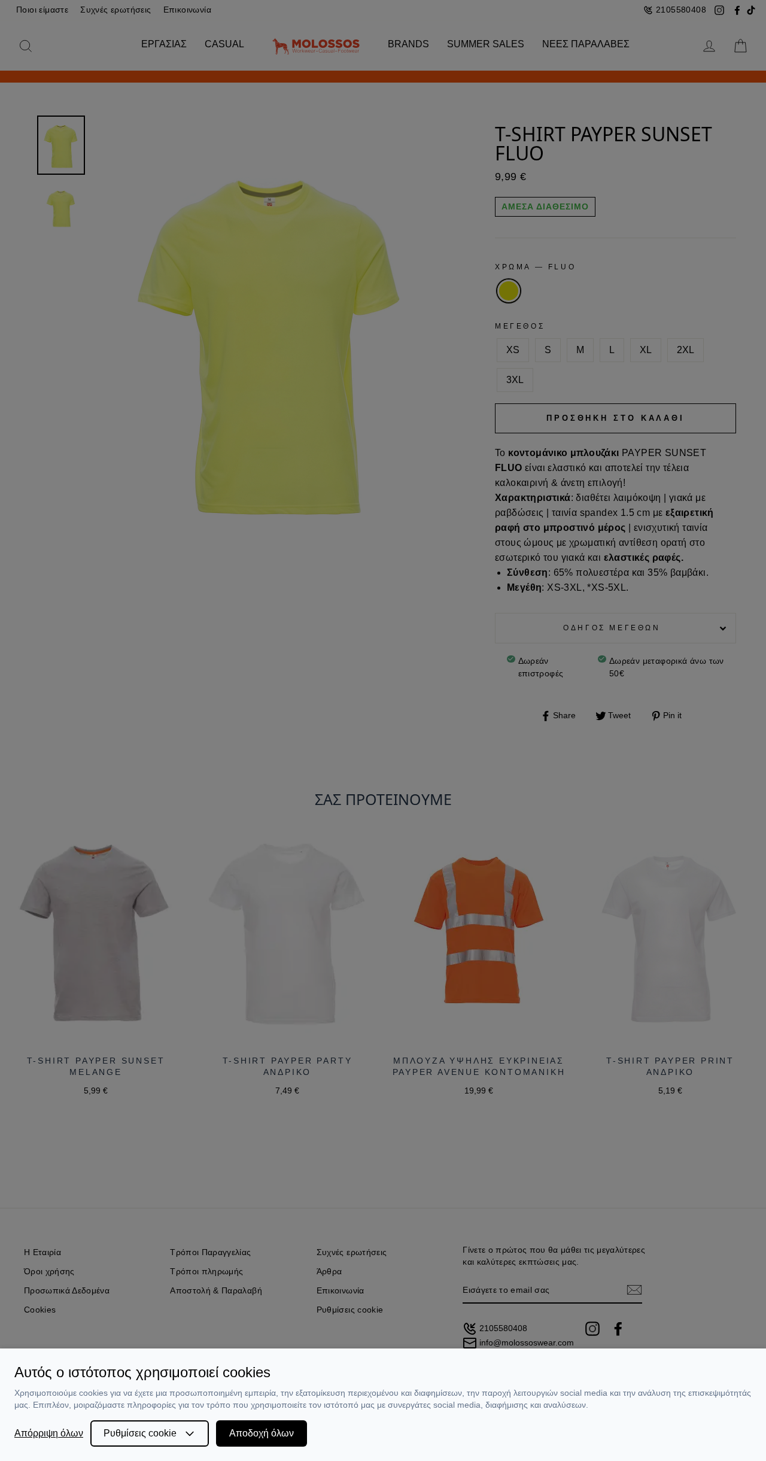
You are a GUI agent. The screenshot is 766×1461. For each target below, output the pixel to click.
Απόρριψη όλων (48, 1433)
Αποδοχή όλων (261, 1433)
